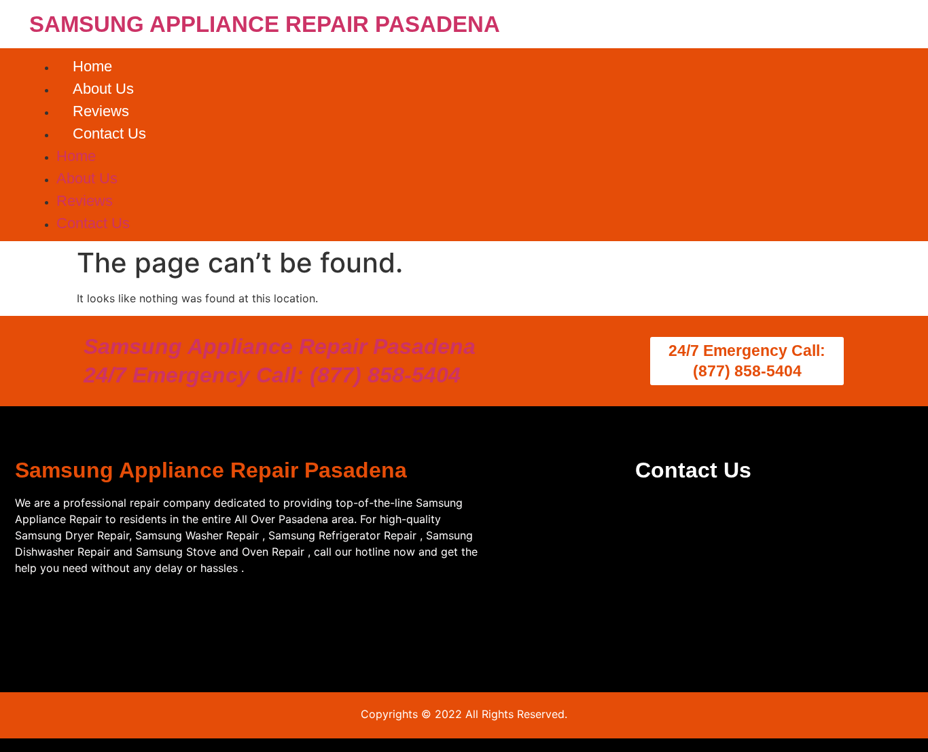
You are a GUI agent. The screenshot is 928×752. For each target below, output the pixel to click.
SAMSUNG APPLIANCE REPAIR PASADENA (264, 24)
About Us (103, 88)
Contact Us (109, 133)
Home (92, 66)
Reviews (101, 111)
